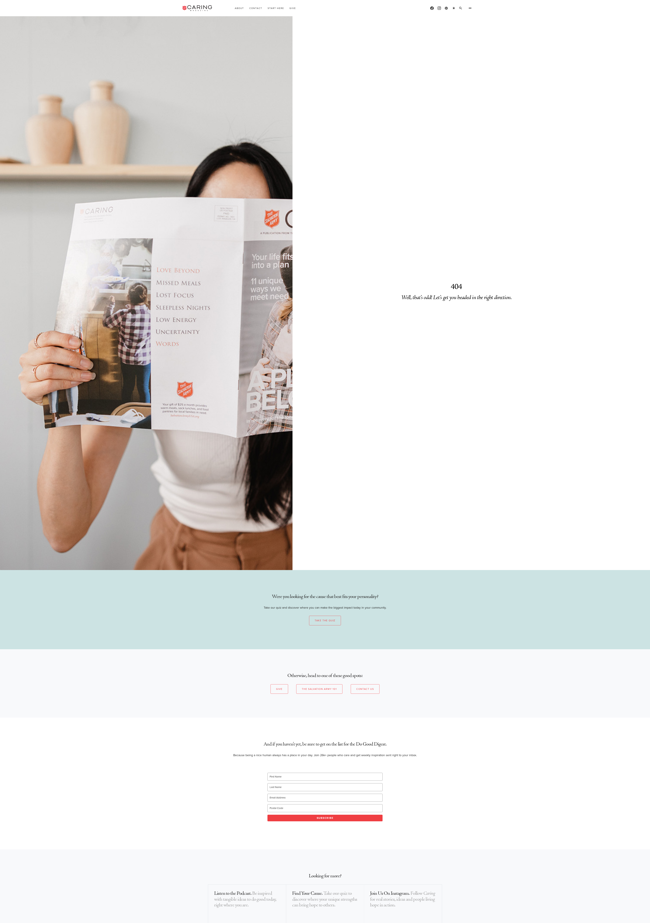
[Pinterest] (446, 8)
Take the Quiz (325, 620)
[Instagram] (439, 8)
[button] (453, 8)
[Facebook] (432, 8)
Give (279, 689)
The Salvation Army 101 (319, 689)
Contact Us (365, 689)
